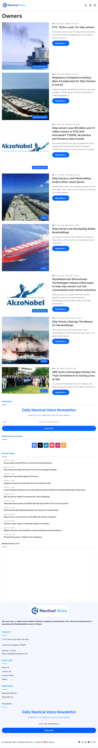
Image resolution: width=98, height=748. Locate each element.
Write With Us (7, 697)
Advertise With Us (9, 693)
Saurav (51, 742)
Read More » (60, 43)
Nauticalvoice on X (10, 543)
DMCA (4, 679)
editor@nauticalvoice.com (17, 654)
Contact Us (6, 671)
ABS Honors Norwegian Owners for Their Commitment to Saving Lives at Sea (73, 375)
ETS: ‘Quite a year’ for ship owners (73, 27)
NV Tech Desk (59, 24)
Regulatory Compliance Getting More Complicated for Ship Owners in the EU (74, 81)
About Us (5, 667)
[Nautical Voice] (14, 5)
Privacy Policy (8, 675)
